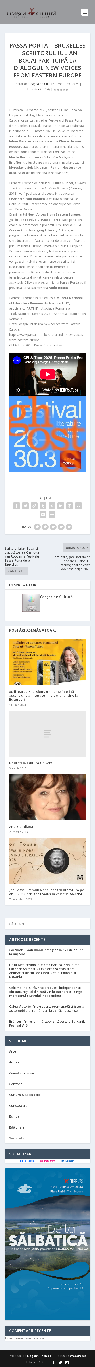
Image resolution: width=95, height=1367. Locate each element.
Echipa (14, 1116)
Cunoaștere (18, 1105)
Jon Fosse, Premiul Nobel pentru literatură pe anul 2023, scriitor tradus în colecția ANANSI (46, 892)
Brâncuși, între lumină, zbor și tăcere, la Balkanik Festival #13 (47, 1023)
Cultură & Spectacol (24, 1095)
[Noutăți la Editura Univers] (47, 734)
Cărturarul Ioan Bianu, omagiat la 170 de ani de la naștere (46, 952)
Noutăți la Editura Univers (30, 763)
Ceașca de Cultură (41, 84)
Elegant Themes (39, 1356)
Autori (14, 1062)
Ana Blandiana (21, 826)
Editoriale (16, 1127)
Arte (12, 1051)
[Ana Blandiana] (47, 797)
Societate (16, 1138)
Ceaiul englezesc (22, 1073)
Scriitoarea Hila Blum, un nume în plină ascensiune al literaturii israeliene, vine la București (43, 695)
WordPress (78, 1356)
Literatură (34, 89)
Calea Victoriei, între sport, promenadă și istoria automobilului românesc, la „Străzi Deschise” (46, 1008)
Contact (15, 1084)
